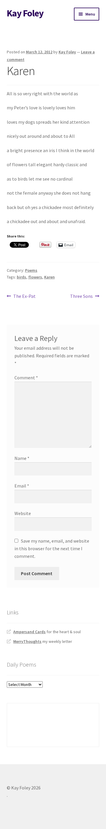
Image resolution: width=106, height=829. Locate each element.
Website (22, 513)
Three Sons (81, 296)
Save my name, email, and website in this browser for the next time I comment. (51, 548)
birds (21, 277)
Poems (31, 270)
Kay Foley (25, 13)
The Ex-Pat (24, 296)
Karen (49, 277)
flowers (35, 277)
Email (21, 486)
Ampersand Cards (29, 631)
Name (21, 458)
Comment (26, 377)
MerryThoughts (27, 641)
